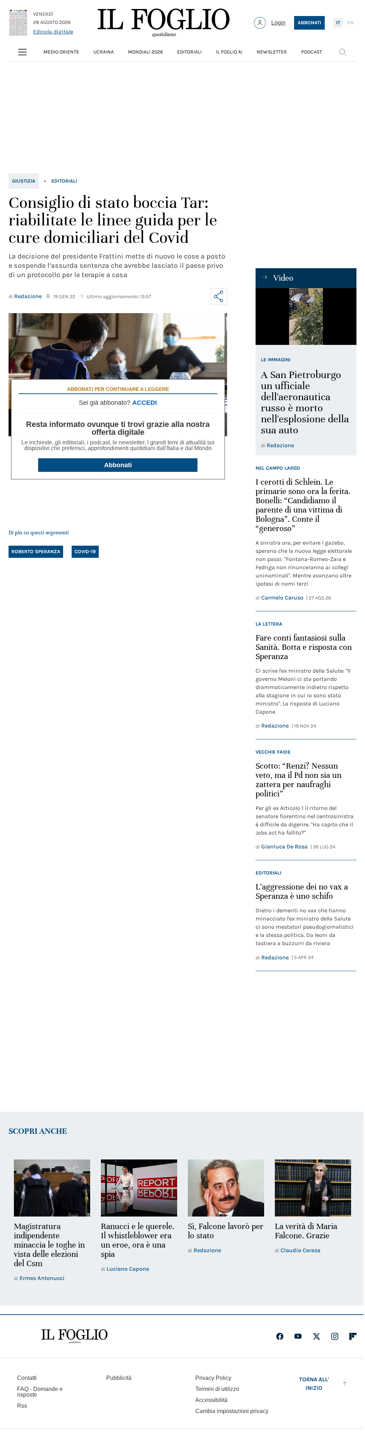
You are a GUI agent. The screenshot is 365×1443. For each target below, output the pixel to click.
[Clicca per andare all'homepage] (74, 1336)
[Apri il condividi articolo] (219, 296)
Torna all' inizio (314, 1383)
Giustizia (23, 181)
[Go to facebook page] (279, 1336)
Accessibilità (211, 1400)
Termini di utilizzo (217, 1389)
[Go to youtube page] (298, 1336)
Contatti (27, 1378)
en (350, 23)
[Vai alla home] (164, 23)
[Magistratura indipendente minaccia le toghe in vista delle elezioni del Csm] (52, 1188)
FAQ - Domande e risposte (40, 1392)
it (338, 23)
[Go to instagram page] (334, 1336)
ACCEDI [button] (144, 402)
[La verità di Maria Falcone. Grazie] (313, 1188)
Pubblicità (119, 1378)
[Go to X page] (316, 1336)
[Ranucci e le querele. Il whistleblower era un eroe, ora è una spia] (139, 1188)
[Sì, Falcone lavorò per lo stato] (226, 1188)
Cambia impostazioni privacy (231, 1411)
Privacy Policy (213, 1378)
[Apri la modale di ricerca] (342, 52)
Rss (22, 1406)
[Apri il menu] (22, 52)
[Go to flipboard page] (352, 1336)
